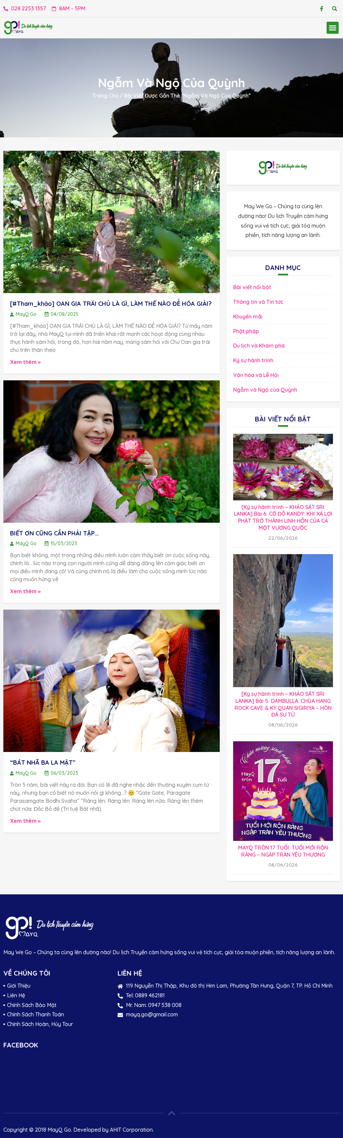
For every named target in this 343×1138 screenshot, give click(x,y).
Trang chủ (105, 95)
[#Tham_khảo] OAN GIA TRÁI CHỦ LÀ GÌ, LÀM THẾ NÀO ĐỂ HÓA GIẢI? (111, 303)
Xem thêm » (25, 362)
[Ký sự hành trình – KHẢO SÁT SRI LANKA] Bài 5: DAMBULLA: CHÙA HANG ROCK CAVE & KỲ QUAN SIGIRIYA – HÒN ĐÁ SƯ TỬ (283, 704)
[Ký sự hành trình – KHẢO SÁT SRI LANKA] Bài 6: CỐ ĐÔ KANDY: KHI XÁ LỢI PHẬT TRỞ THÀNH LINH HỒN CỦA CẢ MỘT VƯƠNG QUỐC (283, 517)
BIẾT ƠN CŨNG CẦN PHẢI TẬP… (54, 533)
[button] (334, 8)
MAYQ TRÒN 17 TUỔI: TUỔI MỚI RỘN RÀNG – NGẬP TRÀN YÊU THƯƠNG (283, 851)
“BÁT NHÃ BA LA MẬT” (42, 762)
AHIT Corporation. (132, 1129)
